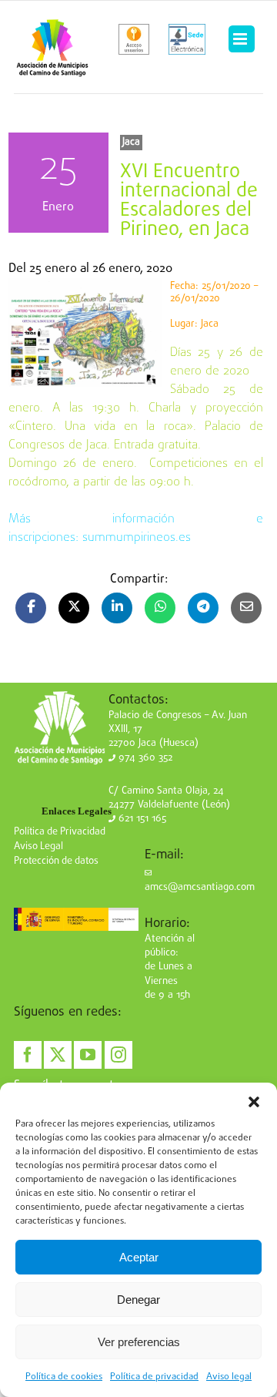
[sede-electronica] (187, 39)
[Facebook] (28, 1055)
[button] (254, 1102)
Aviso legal (229, 1377)
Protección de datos (56, 861)
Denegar (138, 1299)
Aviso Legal (38, 846)
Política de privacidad (154, 1377)
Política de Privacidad (59, 831)
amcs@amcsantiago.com (200, 887)
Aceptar (139, 1257)
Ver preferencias (139, 1341)
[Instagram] (118, 1055)
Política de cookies (63, 1377)
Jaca (131, 142)
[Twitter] (58, 1055)
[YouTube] (88, 1055)
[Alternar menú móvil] (241, 39)
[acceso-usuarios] (134, 39)
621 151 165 (140, 818)
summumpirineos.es (136, 538)
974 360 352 (143, 758)
